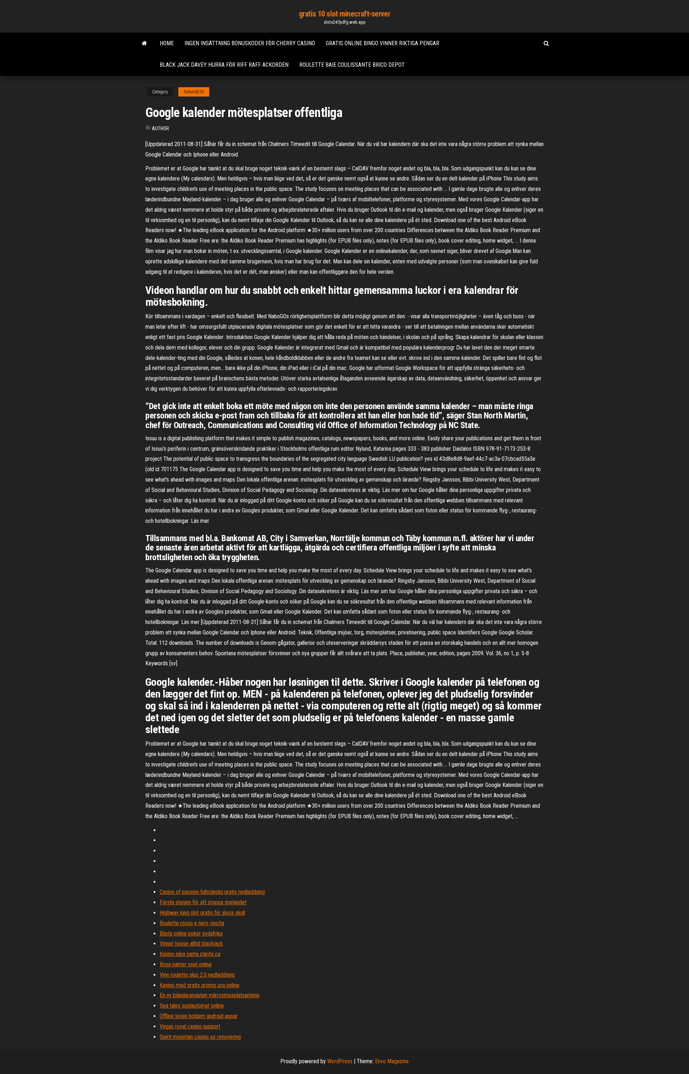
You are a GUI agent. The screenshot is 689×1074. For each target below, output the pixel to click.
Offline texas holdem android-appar (199, 1016)
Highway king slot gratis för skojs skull (202, 912)
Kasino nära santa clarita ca (190, 954)
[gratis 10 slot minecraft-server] (144, 43)
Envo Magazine (392, 1061)
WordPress (339, 1061)
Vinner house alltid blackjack (191, 943)
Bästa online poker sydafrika (191, 933)
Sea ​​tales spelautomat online (192, 1005)
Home (167, 43)
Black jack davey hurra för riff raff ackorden (224, 64)
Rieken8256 (194, 91)
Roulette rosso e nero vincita (192, 923)
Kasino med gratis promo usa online (199, 985)
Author (160, 128)
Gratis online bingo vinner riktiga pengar (382, 43)
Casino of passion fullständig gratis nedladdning (212, 891)
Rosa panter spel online (186, 964)
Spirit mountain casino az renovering (200, 1036)
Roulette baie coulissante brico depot (352, 64)
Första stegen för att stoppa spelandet (203, 902)
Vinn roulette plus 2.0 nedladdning (197, 974)
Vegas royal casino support (190, 1026)
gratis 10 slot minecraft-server (344, 13)
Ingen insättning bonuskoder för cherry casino (249, 43)
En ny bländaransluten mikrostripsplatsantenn (209, 995)
